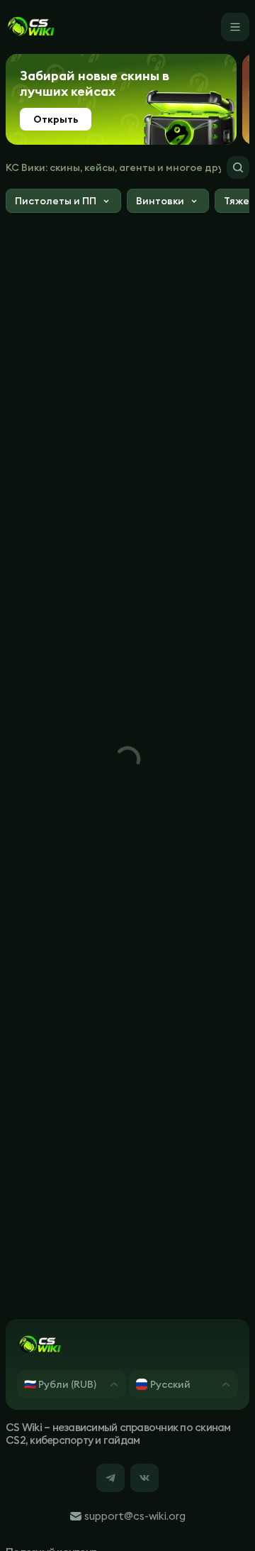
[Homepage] (30, 27)
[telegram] (110, 1478)
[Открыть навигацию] (235, 27)
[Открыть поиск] (238, 167)
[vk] (144, 1478)
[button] (63, 202)
